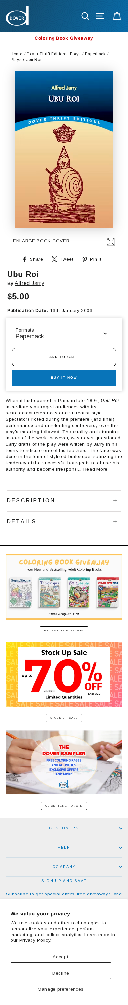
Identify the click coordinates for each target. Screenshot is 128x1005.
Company (64, 867)
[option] (64, 38)
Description (31, 500)
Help (64, 847)
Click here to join (64, 805)
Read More (95, 469)
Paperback (95, 54)
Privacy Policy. (35, 940)
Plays (16, 59)
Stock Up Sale (64, 717)
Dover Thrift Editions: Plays (54, 54)
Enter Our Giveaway (64, 630)
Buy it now (64, 377)
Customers (64, 828)
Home (17, 54)
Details (21, 521)
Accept (60, 957)
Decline (60, 973)
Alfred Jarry (29, 283)
